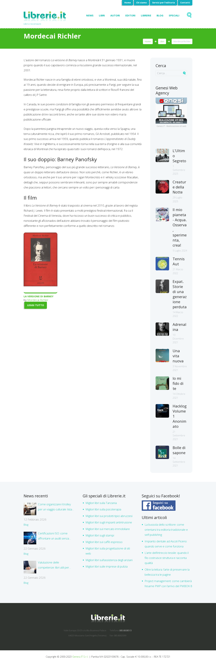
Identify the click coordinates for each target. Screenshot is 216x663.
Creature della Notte (179, 187)
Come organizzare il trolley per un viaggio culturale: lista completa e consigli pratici (55, 507)
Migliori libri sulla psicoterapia (103, 509)
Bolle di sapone (179, 450)
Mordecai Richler (37, 300)
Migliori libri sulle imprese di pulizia (107, 566)
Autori (115, 15)
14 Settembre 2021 (179, 461)
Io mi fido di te (178, 383)
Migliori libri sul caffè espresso (104, 542)
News (89, 15)
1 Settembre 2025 (179, 169)
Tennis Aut (179, 261)
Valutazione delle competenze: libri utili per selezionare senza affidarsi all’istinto (54, 565)
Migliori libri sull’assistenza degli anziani (109, 560)
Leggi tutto (35, 305)
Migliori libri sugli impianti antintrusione (109, 522)
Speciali (174, 15)
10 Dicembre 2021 (178, 338)
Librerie (146, 15)
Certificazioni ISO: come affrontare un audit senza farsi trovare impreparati (53, 536)
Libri (102, 15)
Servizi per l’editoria (163, 2)
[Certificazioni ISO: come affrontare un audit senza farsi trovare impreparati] (30, 538)
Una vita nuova (178, 355)
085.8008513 (125, 630)
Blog (160, 15)
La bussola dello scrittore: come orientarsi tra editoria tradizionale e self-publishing (166, 530)
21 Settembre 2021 (179, 435)
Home (127, 2)
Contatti (185, 2)
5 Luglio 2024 (180, 250)
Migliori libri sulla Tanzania (101, 503)
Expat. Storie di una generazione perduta (180, 294)
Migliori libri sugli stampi (100, 535)
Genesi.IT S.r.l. (80, 656)
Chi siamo (141, 2)
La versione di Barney (38, 296)
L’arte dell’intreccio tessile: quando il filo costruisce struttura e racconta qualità (166, 558)
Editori (130, 15)
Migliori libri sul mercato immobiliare (108, 529)
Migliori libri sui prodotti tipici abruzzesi (109, 516)
